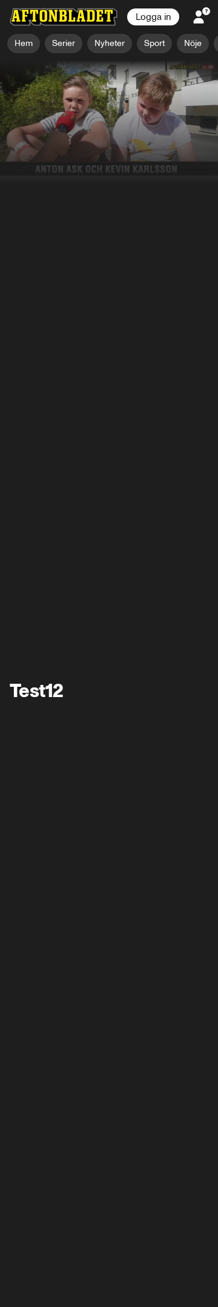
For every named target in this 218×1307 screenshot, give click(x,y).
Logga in (153, 16)
